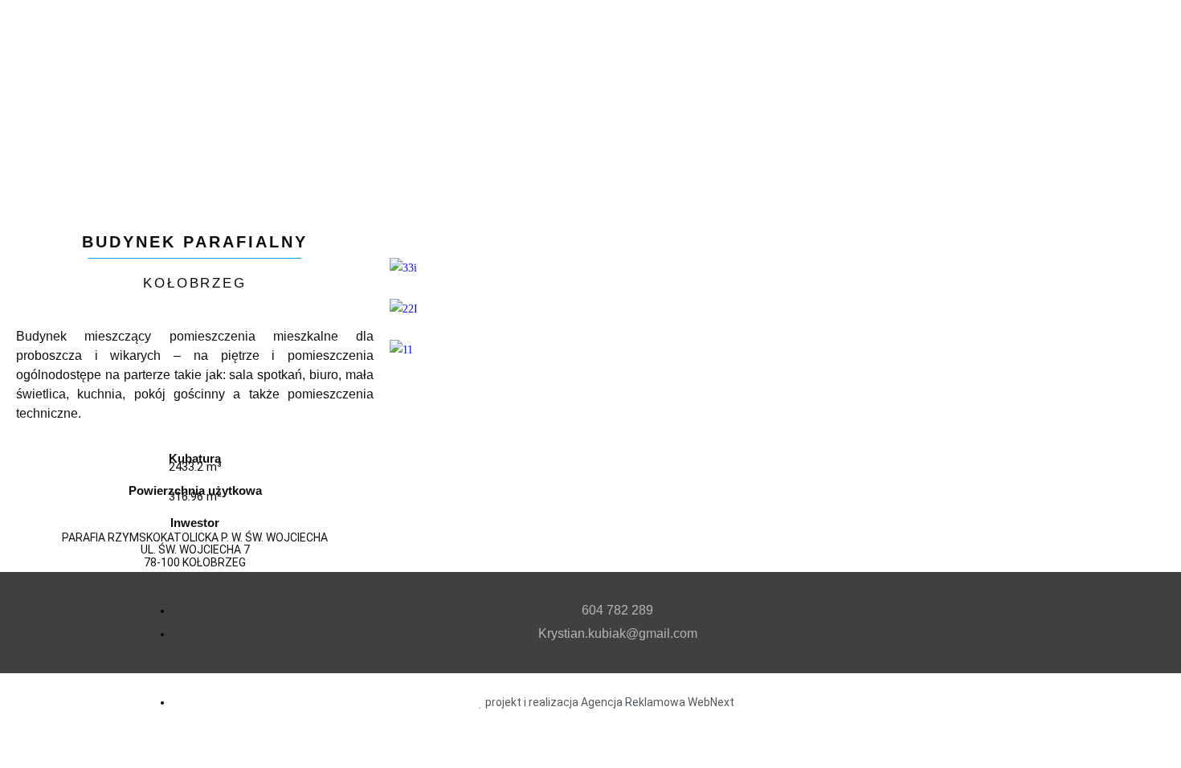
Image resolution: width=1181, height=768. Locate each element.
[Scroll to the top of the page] (4, 742)
